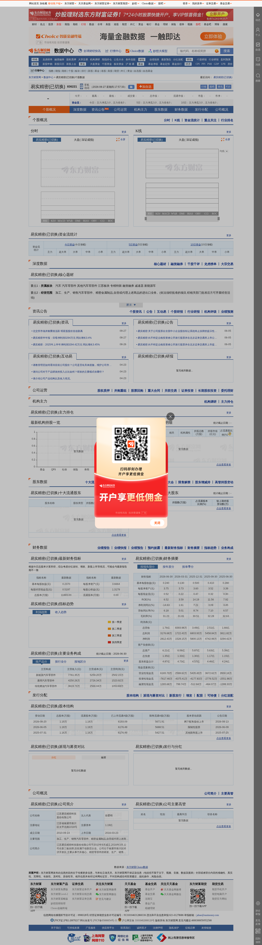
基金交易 (225, 3)
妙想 (134, 3)
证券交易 (211, 3)
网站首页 (34, 3)
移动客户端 (54, 3)
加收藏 (43, 3)
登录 (185, 3)
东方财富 (69, 3)
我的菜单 (197, 3)
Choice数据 (148, 3)
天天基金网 (84, 3)
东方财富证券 (102, 3)
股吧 (160, 3)
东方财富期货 (120, 3)
